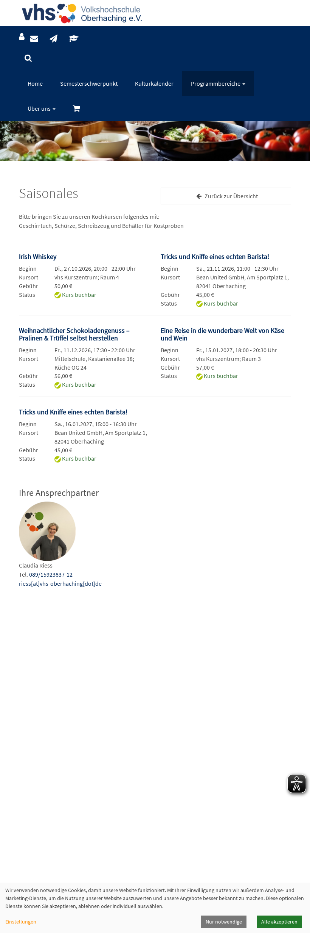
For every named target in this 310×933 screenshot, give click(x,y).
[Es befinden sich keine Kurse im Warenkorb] (76, 108)
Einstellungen (20, 921)
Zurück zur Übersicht (230, 196)
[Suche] (28, 58)
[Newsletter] (53, 39)
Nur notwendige (224, 921)
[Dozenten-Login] (74, 39)
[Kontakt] (34, 39)
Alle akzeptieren (279, 921)
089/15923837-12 (51, 574)
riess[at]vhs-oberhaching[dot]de (60, 583)
